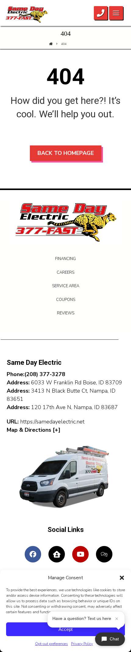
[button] (122, 578)
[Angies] (57, 554)
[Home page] (50, 44)
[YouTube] (80, 554)
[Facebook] (33, 554)
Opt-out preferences (51, 643)
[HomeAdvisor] (104, 554)
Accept (65, 629)
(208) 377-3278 (44, 374)
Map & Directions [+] (33, 430)
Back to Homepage (65, 153)
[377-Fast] (26, 14)
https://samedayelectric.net (52, 421)
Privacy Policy (82, 643)
